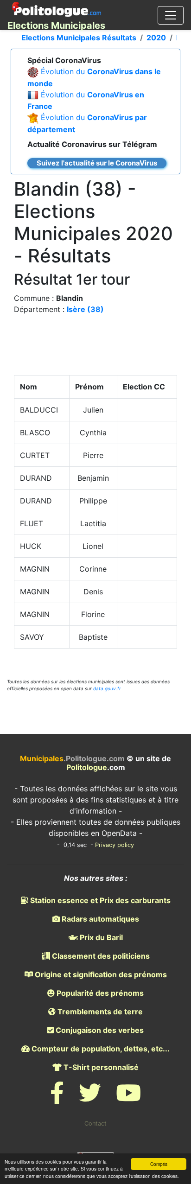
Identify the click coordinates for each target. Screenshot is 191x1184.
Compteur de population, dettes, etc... (100, 1048)
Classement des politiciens (100, 956)
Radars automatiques (99, 918)
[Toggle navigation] (171, 15)
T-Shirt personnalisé (100, 1067)
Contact (95, 1123)
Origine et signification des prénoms (100, 974)
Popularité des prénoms (99, 993)
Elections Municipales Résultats (78, 37)
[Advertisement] (95, 347)
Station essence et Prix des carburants (99, 900)
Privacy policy (114, 844)
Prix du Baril (100, 937)
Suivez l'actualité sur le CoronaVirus (97, 163)
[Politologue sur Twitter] (90, 1098)
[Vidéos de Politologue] (128, 1098)
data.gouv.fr (107, 688)
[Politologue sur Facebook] (57, 1098)
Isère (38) (85, 309)
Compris (158, 1163)
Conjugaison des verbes (99, 1030)
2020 (156, 37)
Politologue (86, 767)
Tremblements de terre (99, 1011)
